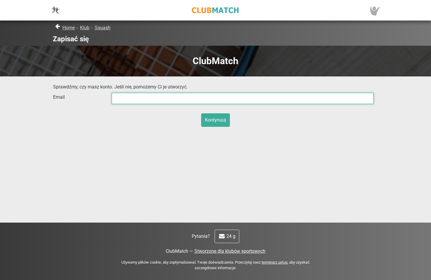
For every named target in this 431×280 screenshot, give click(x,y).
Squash (103, 27)
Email (59, 97)
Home (68, 27)
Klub (84, 27)
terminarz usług (274, 262)
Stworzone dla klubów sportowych (229, 251)
